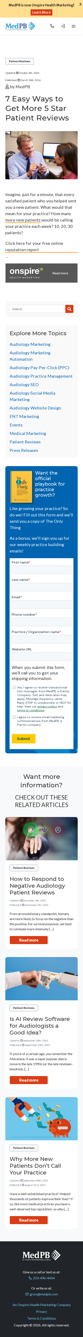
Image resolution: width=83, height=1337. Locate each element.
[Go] (69, 309)
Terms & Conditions (41, 1318)
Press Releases (24, 450)
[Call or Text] (52, 26)
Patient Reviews (19, 61)
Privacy (41, 1311)
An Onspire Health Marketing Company (42, 1305)
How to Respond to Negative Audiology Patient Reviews (37, 886)
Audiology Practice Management (41, 375)
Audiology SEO (24, 384)
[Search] (38, 309)
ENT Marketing (24, 416)
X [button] (80, 4)
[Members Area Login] (63, 26)
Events (16, 424)
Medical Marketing (28, 433)
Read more (29, 940)
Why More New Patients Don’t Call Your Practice (35, 1166)
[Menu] (73, 26)
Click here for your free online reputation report (34, 246)
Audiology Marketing (30, 344)
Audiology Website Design (35, 407)
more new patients (23, 219)
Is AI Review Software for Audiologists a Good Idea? (40, 1026)
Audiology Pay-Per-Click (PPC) (39, 367)
